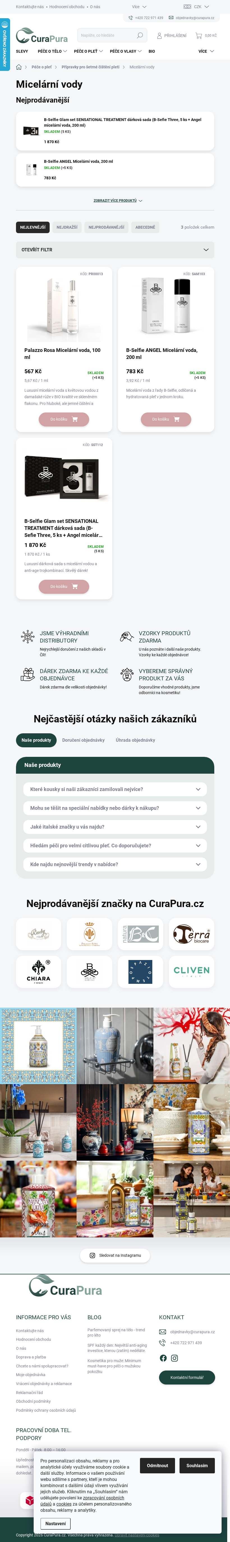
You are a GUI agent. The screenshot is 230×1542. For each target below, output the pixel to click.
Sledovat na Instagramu (120, 1255)
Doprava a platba (31, 1357)
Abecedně (145, 227)
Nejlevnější (32, 227)
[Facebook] (163, 1357)
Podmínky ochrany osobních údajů (46, 1410)
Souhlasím (197, 1465)
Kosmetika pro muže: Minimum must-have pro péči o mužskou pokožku (114, 1366)
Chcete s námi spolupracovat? (42, 1366)
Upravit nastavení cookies (137, 1535)
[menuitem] (24, 51)
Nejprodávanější (106, 227)
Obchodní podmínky (33, 1401)
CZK (197, 6)
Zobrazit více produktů (115, 201)
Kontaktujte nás (30, 6)
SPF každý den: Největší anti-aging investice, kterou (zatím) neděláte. (117, 1348)
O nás (95, 6)
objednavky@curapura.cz (192, 1332)
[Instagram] (174, 1357)
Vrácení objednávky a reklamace (44, 1383)
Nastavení (55, 1523)
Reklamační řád (29, 1392)
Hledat (140, 35)
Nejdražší (67, 227)
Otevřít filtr (37, 249)
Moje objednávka (30, 1374)
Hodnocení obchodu (66, 6)
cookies (64, 1504)
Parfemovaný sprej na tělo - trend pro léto (116, 1333)
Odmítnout (157, 1465)
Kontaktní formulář (187, 1377)
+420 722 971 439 (186, 1343)
